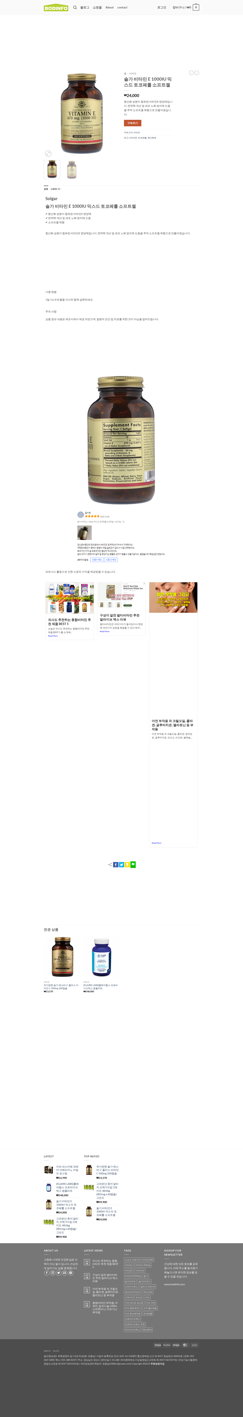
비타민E (133, 137)
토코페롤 (142, 137)
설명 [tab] (46, 189)
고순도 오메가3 (132, 1259)
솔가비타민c (144, 1281)
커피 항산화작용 (133, 1313)
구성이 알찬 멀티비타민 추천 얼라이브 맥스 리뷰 (120, 617)
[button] (161, 7)
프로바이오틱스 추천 (135, 1324)
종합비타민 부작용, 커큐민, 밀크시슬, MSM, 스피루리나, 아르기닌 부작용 (105, 1307)
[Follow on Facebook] (47, 1273)
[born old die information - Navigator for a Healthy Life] (56, 7)
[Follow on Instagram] (53, 1273)
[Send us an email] (64, 1273)
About (109, 7)
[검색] (75, 7)
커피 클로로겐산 (133, 1308)
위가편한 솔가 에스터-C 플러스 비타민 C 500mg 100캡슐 (61, 987)
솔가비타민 (130, 1281)
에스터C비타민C (133, 1292)
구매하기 (132, 122)
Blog (56, 1351)
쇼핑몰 (97, 7)
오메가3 (129, 1297)
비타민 (132, 73)
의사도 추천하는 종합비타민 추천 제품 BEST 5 (105, 1264)
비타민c (128, 1265)
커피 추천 (150, 1302)
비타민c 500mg (142, 1265)
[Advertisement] (121, 39)
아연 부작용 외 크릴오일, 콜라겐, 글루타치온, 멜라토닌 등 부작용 (172, 725)
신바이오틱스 (131, 1286)
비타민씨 (140, 1270)
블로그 (84, 7)
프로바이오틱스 (132, 1319)
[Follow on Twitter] (58, 1273)
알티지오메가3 (148, 1286)
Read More (53, 636)
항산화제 (152, 137)
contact (122, 7)
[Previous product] (196, 73)
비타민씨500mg (133, 1275)
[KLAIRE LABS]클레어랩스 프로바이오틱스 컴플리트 (100, 987)
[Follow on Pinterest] (70, 1273)
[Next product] (191, 73)
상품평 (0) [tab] (56, 189)
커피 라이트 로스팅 (134, 1302)
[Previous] (49, 114)
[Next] (113, 114)
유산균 (139, 1297)
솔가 (145, 1275)
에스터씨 (148, 1292)
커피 (147, 1297)
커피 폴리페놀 (150, 1308)
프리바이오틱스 (132, 1329)
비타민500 (148, 1259)
